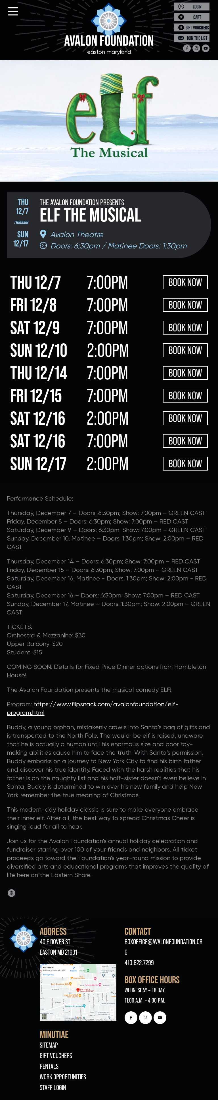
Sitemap (49, 1045)
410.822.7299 (139, 963)
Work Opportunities (63, 1077)
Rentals (49, 1066)
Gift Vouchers (56, 1056)
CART (197, 17)
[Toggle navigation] (7, 9)
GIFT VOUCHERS (197, 28)
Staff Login (53, 1088)
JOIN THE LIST (197, 38)
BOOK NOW (185, 282)
